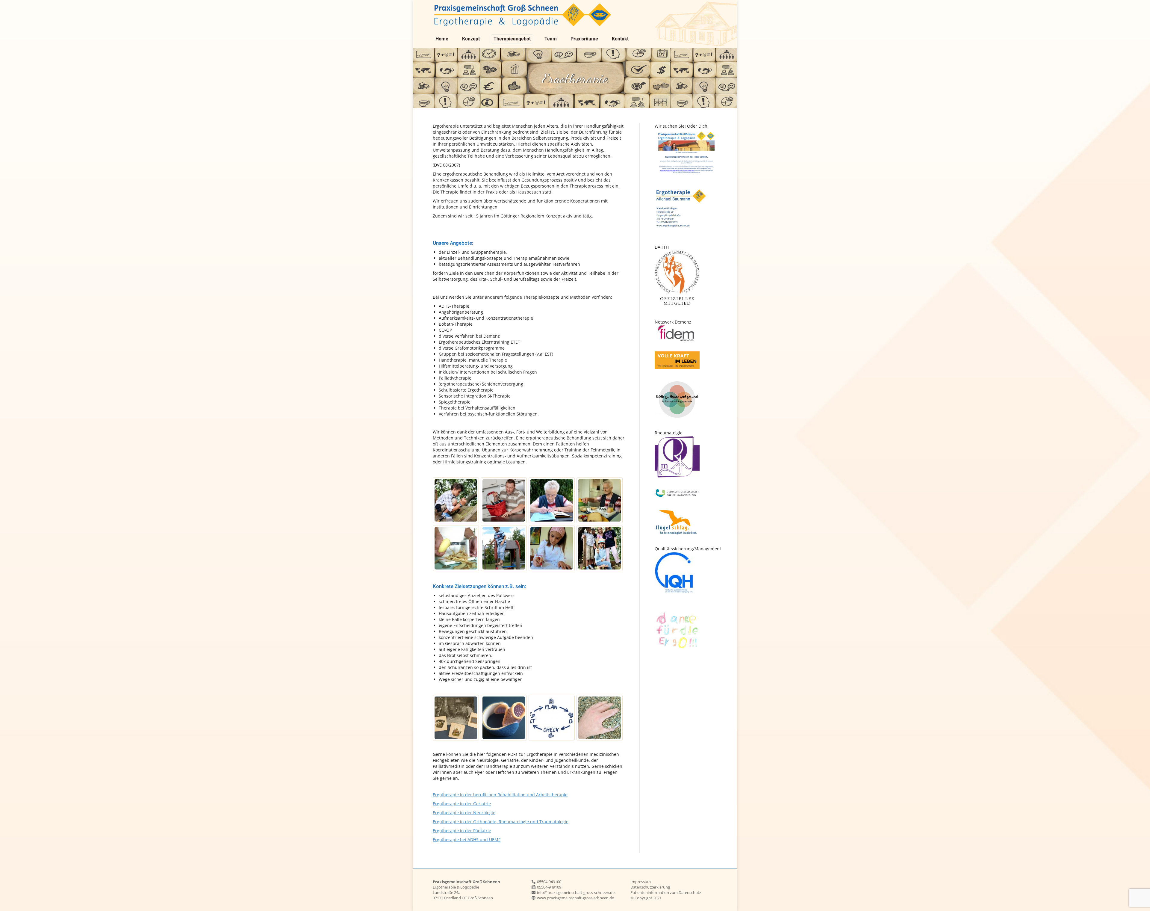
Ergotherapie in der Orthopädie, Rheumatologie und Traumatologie (500, 821)
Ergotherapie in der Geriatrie (462, 803)
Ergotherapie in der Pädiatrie (462, 830)
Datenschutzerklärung (650, 887)
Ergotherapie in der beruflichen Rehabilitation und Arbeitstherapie (500, 794)
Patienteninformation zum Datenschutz (665, 892)
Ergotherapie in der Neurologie (464, 812)
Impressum (640, 881)
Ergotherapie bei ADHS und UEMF (466, 839)
